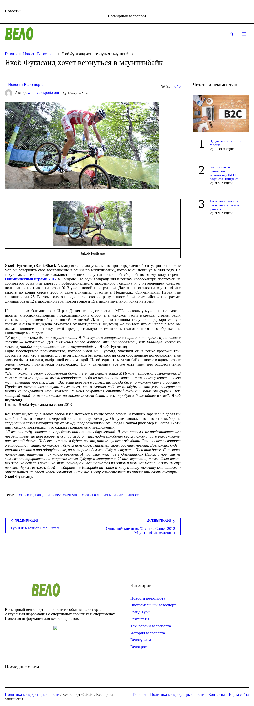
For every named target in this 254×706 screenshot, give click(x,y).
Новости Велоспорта (39, 54)
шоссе (133, 495)
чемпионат (114, 495)
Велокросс (139, 647)
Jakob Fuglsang (31, 495)
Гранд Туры (140, 612)
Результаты (139, 619)
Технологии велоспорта (150, 626)
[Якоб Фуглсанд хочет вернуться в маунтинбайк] (82, 144)
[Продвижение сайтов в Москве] (221, 113)
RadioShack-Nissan (63, 495)
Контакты (216, 694)
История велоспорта (147, 633)
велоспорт (91, 495)
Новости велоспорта (147, 598)
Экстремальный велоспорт (153, 605)
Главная (11, 54)
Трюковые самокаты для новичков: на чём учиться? (224, 205)
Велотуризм (140, 640)
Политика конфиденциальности (177, 694)
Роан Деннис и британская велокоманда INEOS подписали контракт (224, 173)
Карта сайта (239, 694)
